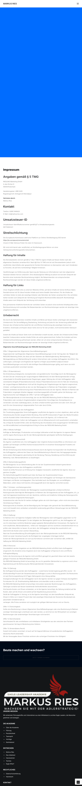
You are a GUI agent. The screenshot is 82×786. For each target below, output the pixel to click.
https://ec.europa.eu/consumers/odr (16, 240)
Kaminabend (10, 742)
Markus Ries (10, 752)
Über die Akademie (12, 727)
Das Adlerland (10, 755)
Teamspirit (9, 736)
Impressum (9, 776)
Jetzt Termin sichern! (41, 657)
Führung (8, 730)
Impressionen (10, 758)
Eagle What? (10, 764)
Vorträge (9, 739)
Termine (8, 761)
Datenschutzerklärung (13, 773)
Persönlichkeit (10, 733)
